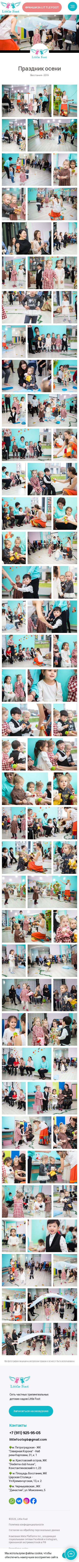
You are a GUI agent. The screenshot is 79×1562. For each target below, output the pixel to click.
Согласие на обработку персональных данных (34, 1530)
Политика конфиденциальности (26, 1524)
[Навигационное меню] (72, 6)
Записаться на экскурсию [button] (31, 1411)
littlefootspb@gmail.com (28, 1439)
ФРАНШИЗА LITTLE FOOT (42, 7)
